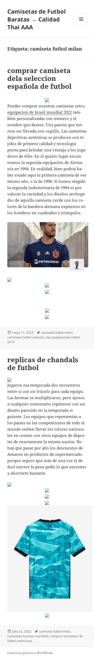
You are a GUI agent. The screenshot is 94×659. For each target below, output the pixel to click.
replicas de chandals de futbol (42, 363)
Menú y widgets (81, 24)
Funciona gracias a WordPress (29, 653)
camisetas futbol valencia (25, 337)
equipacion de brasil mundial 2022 (39, 112)
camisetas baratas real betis (28, 636)
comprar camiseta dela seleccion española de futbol (39, 78)
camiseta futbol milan (57, 332)
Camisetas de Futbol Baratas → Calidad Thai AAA (36, 19)
